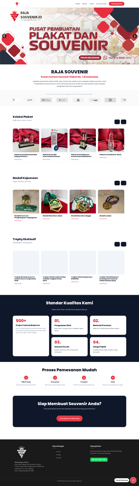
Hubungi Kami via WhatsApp (69, 418)
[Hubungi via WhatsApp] (133, 480)
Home (58, 452)
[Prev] (117, 122)
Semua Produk (101, 4)
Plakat (78, 4)
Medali (84, 4)
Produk (58, 455)
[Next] (123, 122)
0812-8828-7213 (99, 460)
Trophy (91, 4)
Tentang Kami (116, 4)
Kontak (58, 458)
